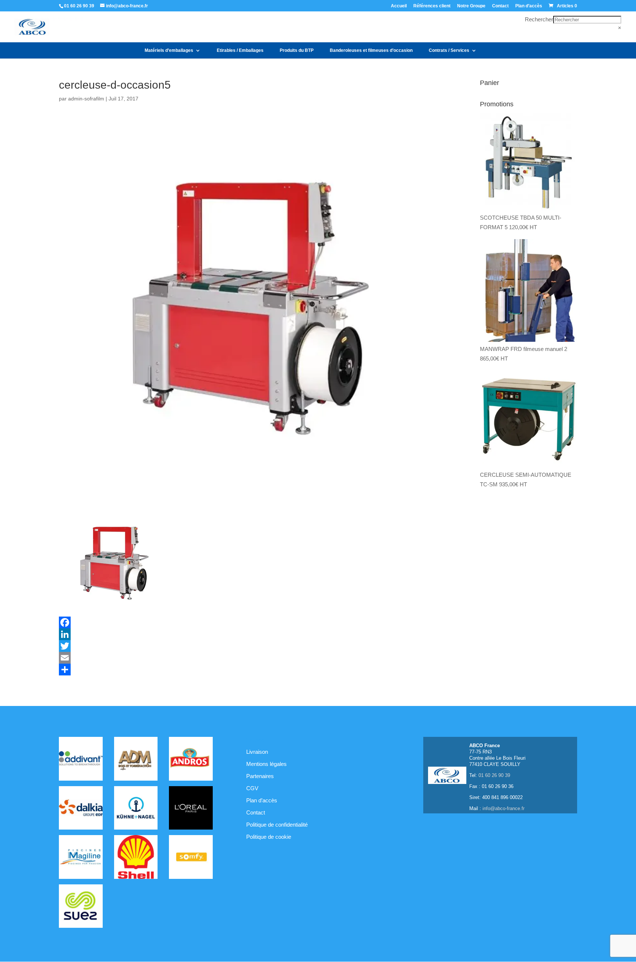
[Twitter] (249, 646)
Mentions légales (266, 764)
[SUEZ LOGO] (80, 907)
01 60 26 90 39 (79, 5)
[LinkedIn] (249, 634)
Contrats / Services (449, 50)
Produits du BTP (297, 50)
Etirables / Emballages (240, 50)
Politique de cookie (268, 837)
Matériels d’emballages (169, 50)
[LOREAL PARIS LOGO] (190, 809)
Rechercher (539, 19)
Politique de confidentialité (277, 824)
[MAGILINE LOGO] (80, 858)
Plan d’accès (528, 6)
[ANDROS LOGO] (190, 760)
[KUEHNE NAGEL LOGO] (136, 809)
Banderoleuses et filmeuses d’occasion (371, 50)
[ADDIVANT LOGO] (80, 760)
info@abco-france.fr (503, 808)
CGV (252, 788)
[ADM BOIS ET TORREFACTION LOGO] (136, 760)
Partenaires (260, 776)
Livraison (257, 752)
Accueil (399, 6)
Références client (432, 6)
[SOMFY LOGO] (190, 858)
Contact (500, 6)
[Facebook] (249, 622)
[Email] (249, 658)
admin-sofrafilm (86, 99)
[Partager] (249, 669)
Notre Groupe (471, 6)
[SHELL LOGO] (136, 858)
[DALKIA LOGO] (80, 809)
